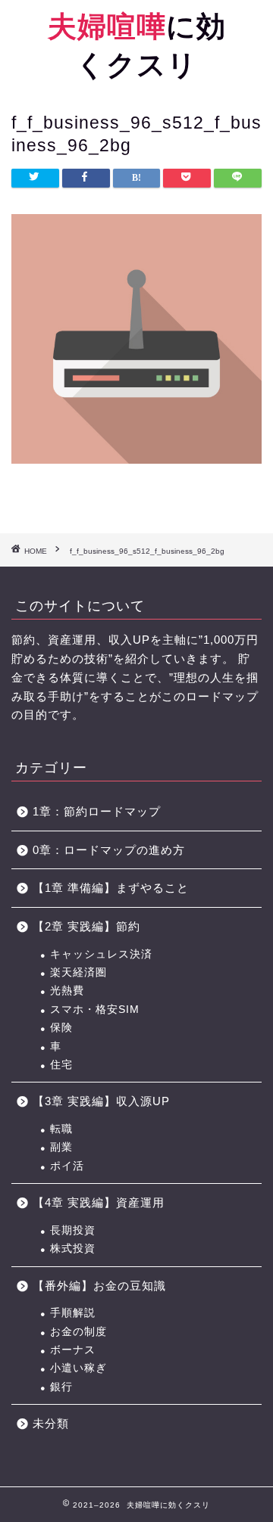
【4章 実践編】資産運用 (99, 1202)
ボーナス (73, 1350)
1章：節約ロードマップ (103, 811)
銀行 (61, 1387)
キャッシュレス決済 (101, 954)
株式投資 (73, 1248)
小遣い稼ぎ (78, 1368)
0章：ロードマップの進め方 (109, 849)
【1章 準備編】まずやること (111, 887)
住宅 (61, 1064)
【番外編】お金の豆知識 (99, 1285)
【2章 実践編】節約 (86, 926)
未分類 (51, 1423)
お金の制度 (78, 1331)
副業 (61, 1147)
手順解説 (73, 1313)
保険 (61, 1027)
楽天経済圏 (78, 972)
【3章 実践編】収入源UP (101, 1101)
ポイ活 (67, 1166)
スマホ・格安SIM (95, 1009)
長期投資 (73, 1230)
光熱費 (67, 990)
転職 (61, 1129)
